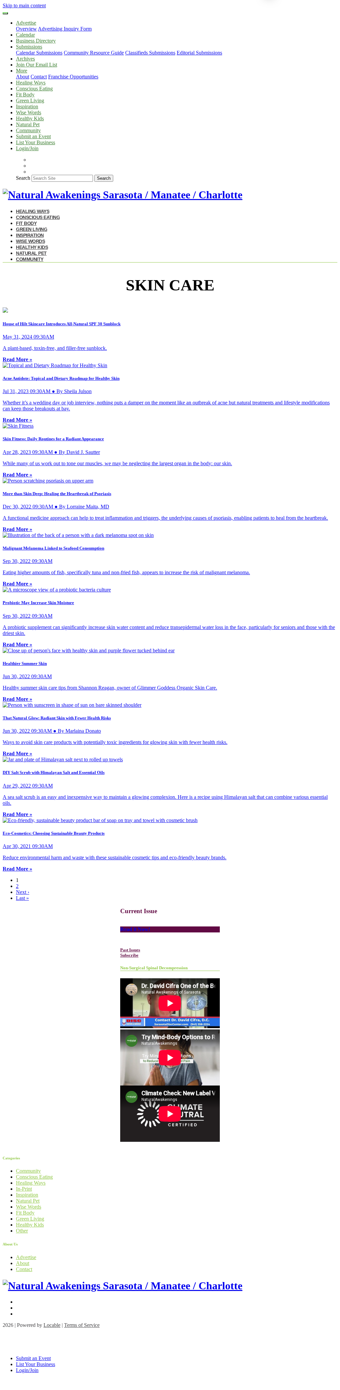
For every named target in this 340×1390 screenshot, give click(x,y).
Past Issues (130, 949)
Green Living (30, 100)
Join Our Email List (36, 64)
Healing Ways (30, 82)
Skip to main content (24, 5)
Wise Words (28, 112)
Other (22, 1230)
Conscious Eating (34, 88)
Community (28, 130)
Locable (51, 1325)
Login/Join (27, 148)
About (22, 76)
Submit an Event (33, 136)
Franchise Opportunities (73, 76)
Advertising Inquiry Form (65, 29)
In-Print (24, 1189)
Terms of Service (82, 1325)
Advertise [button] (26, 23)
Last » (22, 898)
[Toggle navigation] (5, 13)
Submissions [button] (29, 47)
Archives (25, 58)
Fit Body (25, 94)
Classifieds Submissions (150, 52)
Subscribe (129, 955)
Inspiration (27, 106)
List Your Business (35, 142)
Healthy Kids (30, 118)
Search (23, 178)
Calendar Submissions (39, 52)
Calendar (25, 35)
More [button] (21, 70)
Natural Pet (28, 124)
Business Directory (36, 41)
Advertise (26, 1257)
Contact (39, 76)
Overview (26, 29)
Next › (22, 892)
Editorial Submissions (199, 52)
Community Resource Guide (94, 52)
